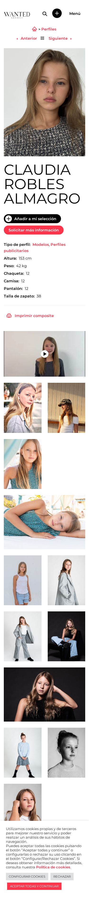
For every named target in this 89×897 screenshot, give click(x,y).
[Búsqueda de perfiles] (44, 13)
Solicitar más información (34, 230)
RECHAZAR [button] (62, 876)
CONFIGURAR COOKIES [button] (27, 876)
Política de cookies (53, 867)
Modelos (41, 244)
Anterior (28, 38)
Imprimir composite (34, 316)
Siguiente (59, 38)
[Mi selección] (57, 13)
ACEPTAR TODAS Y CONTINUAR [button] (34, 886)
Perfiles (48, 29)
